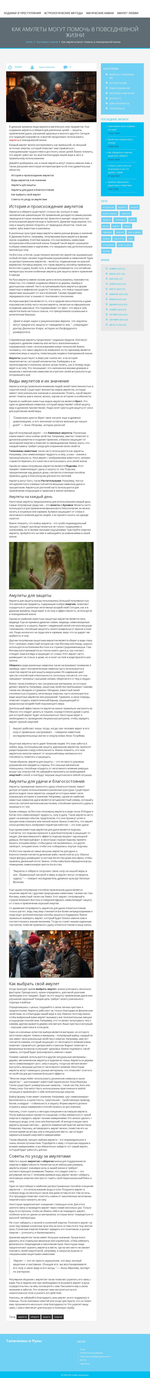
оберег (127, 226)
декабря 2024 (118, 304)
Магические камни (100, 13)
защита (46, 1316)
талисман (107, 232)
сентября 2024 (118, 319)
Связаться (85, 1363)
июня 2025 (117, 273)
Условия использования (91, 1352)
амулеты (14, 140)
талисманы (120, 219)
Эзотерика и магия (47, 42)
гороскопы (119, 238)
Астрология (118, 83)
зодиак (106, 238)
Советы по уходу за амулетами (29, 199)
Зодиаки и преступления (22, 13)
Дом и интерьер (119, 103)
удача (132, 219)
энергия (58, 1316)
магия (106, 226)
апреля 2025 (117, 284)
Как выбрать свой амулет (26, 194)
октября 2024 (118, 314)
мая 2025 (116, 278)
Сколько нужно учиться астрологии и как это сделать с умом (119, 169)
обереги (35, 1316)
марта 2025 (117, 289)
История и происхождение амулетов (32, 175)
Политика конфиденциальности (95, 1356)
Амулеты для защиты (23, 185)
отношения (108, 244)
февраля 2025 (118, 294)
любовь (106, 251)
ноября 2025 (117, 268)
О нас (82, 1349)
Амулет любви (127, 13)
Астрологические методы (63, 13)
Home (29, 42)
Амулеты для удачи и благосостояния (32, 189)
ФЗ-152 (83, 1360)
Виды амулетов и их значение (28, 180)
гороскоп (125, 213)
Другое (115, 98)
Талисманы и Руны (22, 5)
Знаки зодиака (119, 88)
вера (130, 238)
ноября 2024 (117, 309)
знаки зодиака (110, 213)
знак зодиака (134, 232)
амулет (116, 226)
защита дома (124, 244)
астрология (108, 207)
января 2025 (117, 299)
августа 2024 (117, 324)
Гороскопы (117, 108)
